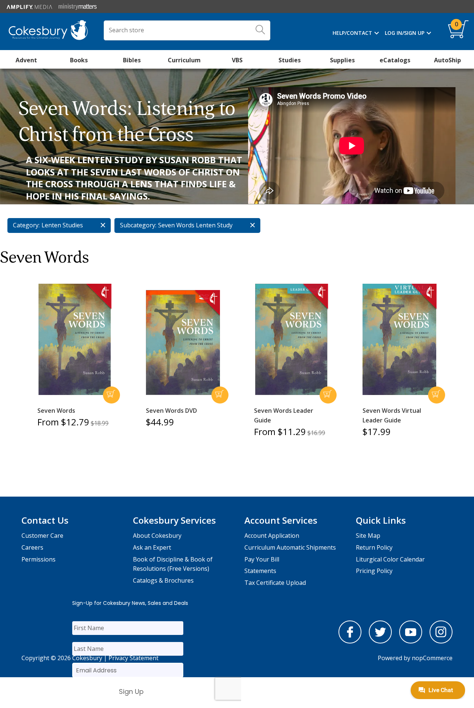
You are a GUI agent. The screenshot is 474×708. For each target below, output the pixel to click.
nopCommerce (432, 658)
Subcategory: (138, 225)
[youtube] (410, 641)
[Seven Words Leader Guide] (291, 339)
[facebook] (349, 641)
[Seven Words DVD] (183, 342)
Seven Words (56, 410)
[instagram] (441, 641)
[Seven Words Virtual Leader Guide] (400, 339)
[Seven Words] (74, 339)
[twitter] (380, 641)
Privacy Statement (133, 658)
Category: (26, 225)
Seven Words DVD (171, 410)
